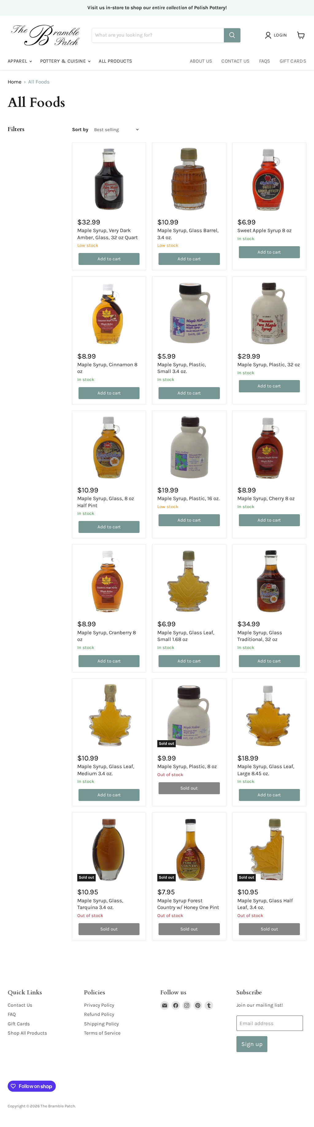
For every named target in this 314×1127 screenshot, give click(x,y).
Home (14, 82)
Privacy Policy (99, 1005)
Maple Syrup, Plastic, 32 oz (268, 364)
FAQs (264, 61)
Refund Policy (99, 1014)
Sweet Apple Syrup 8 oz (264, 230)
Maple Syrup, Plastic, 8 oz (187, 766)
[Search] (232, 35)
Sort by (80, 129)
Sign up (251, 1043)
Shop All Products (27, 1033)
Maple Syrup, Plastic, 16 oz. (188, 498)
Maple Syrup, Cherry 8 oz (266, 498)
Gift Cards (293, 61)
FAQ (12, 1014)
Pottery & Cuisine (63, 61)
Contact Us (235, 61)
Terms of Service (102, 1033)
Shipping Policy (101, 1024)
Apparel (18, 61)
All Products (115, 61)
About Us (201, 61)
